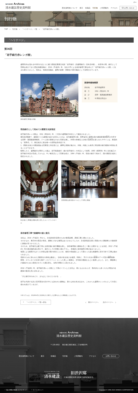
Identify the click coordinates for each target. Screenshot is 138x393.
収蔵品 (87, 8)
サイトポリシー (38, 390)
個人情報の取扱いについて (15, 390)
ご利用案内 (104, 8)
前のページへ (93, 302)
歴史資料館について (69, 8)
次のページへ (108, 302)
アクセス (114, 8)
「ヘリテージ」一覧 (29, 29)
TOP (6, 29)
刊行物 (95, 8)
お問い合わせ (129, 8)
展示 (81, 8)
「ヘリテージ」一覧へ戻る (36, 302)
